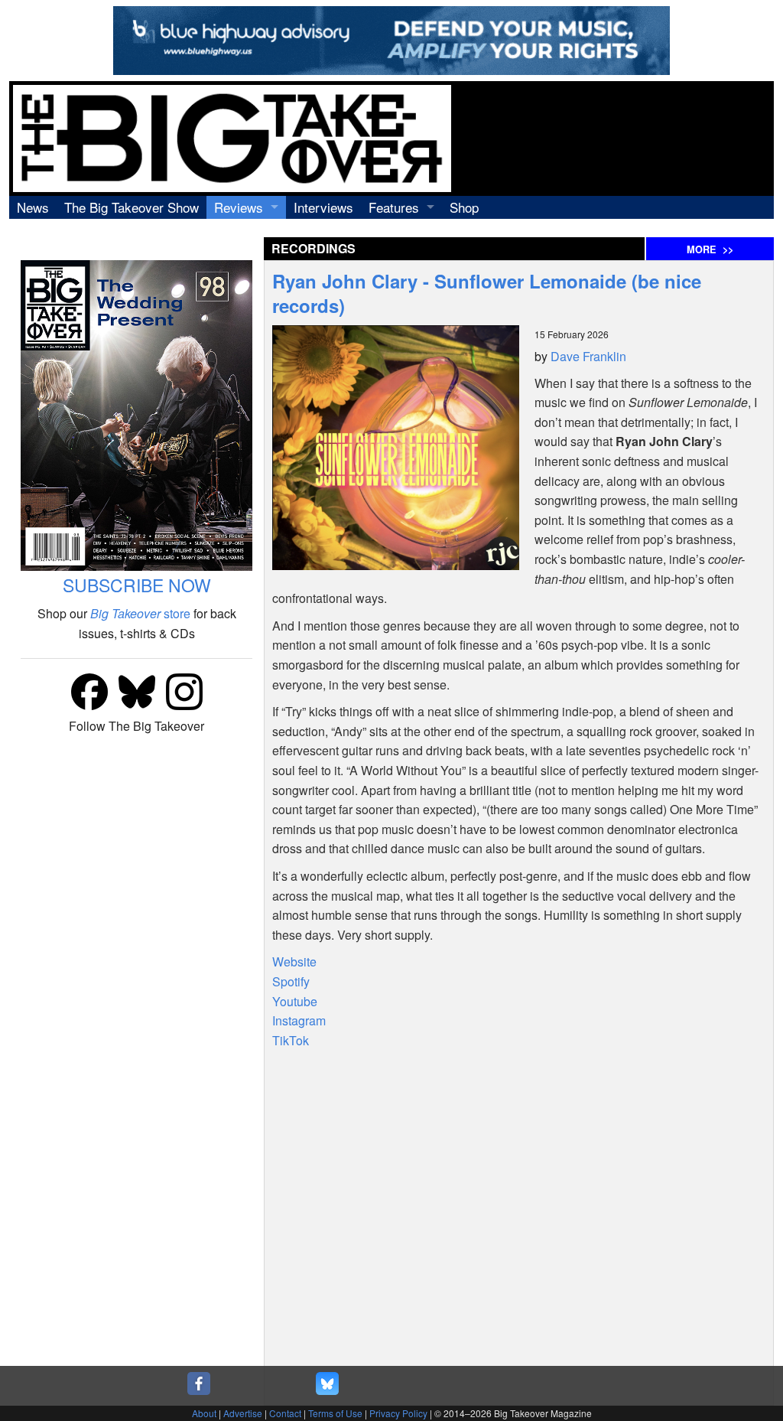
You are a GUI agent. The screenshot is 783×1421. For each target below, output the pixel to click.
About (204, 1412)
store (140, 613)
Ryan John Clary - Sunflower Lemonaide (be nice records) (486, 293)
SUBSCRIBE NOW (137, 585)
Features (394, 207)
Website (294, 961)
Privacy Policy (398, 1412)
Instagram (299, 1020)
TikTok (290, 1040)
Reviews (238, 207)
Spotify (291, 981)
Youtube (294, 1001)
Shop (464, 207)
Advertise (242, 1412)
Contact (285, 1412)
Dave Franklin (588, 356)
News (33, 207)
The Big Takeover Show (131, 207)
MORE (710, 249)
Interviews (323, 207)
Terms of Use (335, 1412)
